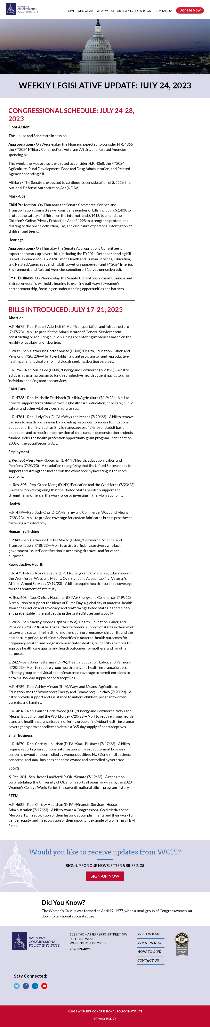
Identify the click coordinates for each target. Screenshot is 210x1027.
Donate (190, 10)
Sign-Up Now (105, 876)
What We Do (105, 11)
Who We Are (86, 11)
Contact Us (164, 11)
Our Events (125, 11)
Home (71, 11)
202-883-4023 (80, 949)
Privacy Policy (105, 1018)
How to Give (144, 11)
